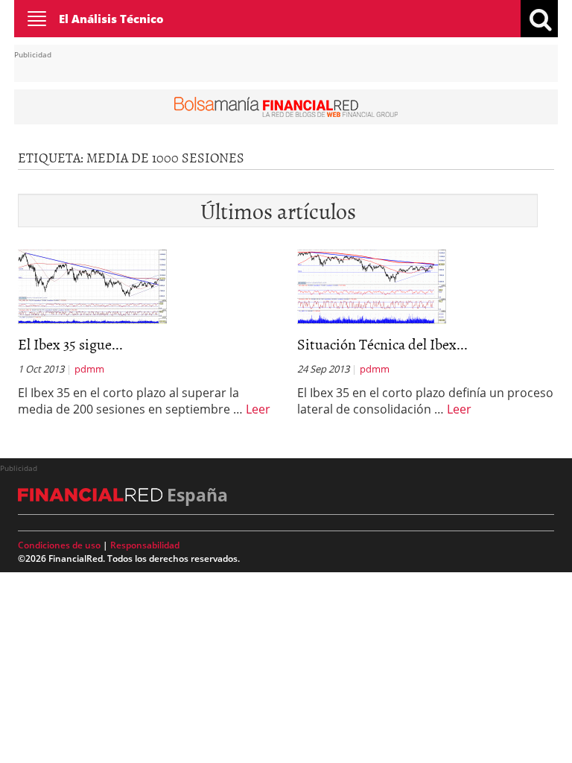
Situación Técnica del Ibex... (382, 343)
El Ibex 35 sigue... (70, 343)
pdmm (89, 369)
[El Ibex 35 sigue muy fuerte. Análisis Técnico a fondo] (92, 285)
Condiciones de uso (59, 545)
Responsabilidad (144, 545)
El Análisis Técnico (111, 18)
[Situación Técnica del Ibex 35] (371, 285)
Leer (258, 409)
